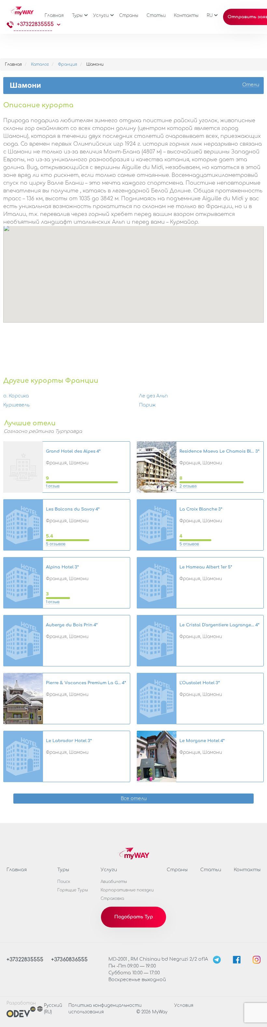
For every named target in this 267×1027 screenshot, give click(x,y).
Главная (54, 15)
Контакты (186, 15)
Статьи (156, 15)
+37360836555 (69, 960)
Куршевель (16, 405)
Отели (250, 85)
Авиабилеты (114, 881)
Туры (77, 15)
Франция (67, 64)
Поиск (63, 881)
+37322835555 (35, 24)
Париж (147, 405)
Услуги (101, 15)
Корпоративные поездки (127, 890)
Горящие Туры (72, 890)
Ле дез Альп (153, 395)
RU (210, 15)
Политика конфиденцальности (105, 1005)
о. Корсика (16, 395)
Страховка (112, 898)
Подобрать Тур (133, 916)
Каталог (40, 64)
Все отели (134, 799)
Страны (128, 15)
